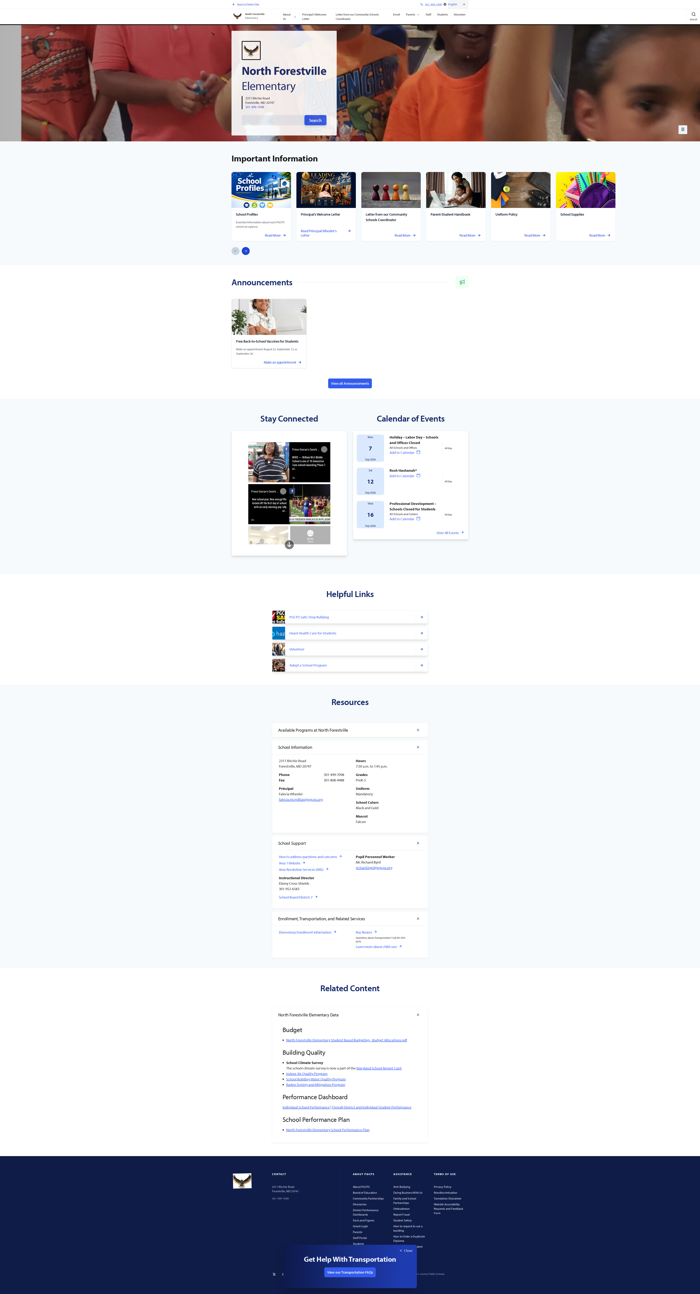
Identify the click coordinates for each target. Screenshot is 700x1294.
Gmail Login (360, 1226)
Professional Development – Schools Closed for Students (413, 506)
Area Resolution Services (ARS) (301, 869)
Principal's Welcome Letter (314, 17)
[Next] (246, 251)
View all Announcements (350, 383)
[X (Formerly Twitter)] (274, 1274)
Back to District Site (248, 4)
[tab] (350, 730)
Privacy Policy (442, 1187)
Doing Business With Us (408, 1192)
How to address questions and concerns (308, 856)
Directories (359, 1204)
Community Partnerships (368, 1198)
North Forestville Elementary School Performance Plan (328, 1129)
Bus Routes (364, 932)
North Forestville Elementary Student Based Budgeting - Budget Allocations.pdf (346, 1040)
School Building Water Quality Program (316, 1079)
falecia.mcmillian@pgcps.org (301, 799)
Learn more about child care (376, 946)
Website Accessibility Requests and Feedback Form (448, 1208)
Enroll (396, 14)
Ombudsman (401, 1208)
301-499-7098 (254, 107)
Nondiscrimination (445, 1192)
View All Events (448, 532)
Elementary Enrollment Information (305, 932)
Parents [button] (410, 14)
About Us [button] (287, 17)
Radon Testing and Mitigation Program (315, 1084)
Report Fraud (401, 1214)
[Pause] (682, 129)
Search (315, 120)
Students (442, 14)
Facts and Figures (363, 1220)
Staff (428, 14)
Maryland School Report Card (378, 1068)
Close (405, 1251)
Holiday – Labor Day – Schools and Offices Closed (414, 440)
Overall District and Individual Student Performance (371, 1107)
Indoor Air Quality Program (307, 1073)
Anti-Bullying (401, 1187)
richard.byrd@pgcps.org (374, 867)
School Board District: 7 (296, 897)
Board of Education (365, 1192)
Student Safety (402, 1220)
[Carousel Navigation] (241, 251)
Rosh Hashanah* (403, 470)
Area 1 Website (289, 863)
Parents (357, 1232)
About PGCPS (361, 1187)
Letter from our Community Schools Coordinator (357, 17)
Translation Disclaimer (448, 1198)
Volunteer (460, 14)
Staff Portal (360, 1238)
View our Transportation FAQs (350, 1272)
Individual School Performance (306, 1107)
